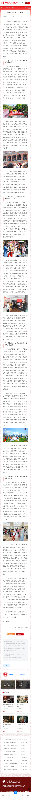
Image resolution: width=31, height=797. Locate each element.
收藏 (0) (12, 634)
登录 (28, 2)
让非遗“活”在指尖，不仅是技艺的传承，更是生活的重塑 (23, 685)
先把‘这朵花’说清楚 (8, 757)
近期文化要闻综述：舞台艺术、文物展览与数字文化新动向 (8, 705)
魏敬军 (7, 711)
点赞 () (20, 634)
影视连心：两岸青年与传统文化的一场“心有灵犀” (11, 763)
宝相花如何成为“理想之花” (10, 754)
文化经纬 (13, 7)
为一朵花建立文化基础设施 (22, 705)
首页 (3, 7)
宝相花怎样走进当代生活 (8, 725)
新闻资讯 (8, 7)
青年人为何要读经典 (8, 685)
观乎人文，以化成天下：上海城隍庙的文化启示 (11, 766)
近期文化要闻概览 (8, 760)
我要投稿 (28, 7)
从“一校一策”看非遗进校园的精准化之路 (11, 769)
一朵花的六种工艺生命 (22, 724)
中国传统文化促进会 (9, 654)
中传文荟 (12, 675)
